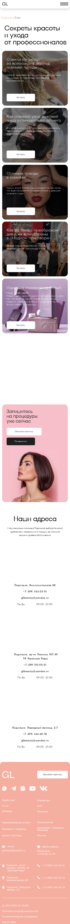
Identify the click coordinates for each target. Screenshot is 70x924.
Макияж (41, 835)
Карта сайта (9, 922)
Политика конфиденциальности (20, 911)
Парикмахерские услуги (16, 822)
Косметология (45, 822)
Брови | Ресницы (12, 835)
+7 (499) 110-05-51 (35, 665)
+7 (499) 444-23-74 (35, 591)
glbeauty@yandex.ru (35, 598)
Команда (7, 811)
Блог (39, 805)
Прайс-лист (8, 800)
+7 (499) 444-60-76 (35, 734)
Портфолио (43, 800)
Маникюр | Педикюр (14, 829)
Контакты (42, 811)
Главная (6, 17)
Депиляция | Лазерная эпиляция (50, 828)
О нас (5, 805)
